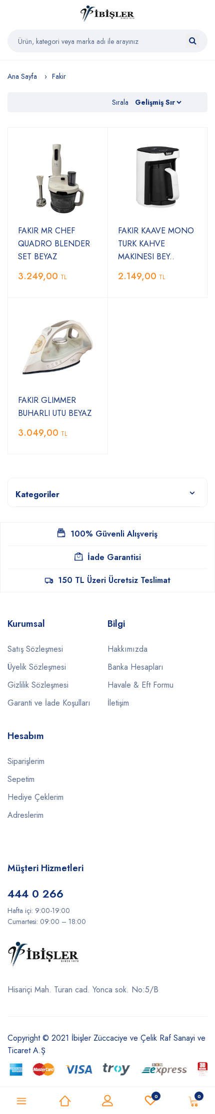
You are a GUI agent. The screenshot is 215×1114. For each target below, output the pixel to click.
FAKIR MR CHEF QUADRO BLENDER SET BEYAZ (54, 243)
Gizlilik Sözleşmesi (38, 685)
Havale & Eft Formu (141, 685)
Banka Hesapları (136, 667)
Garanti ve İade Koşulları (49, 703)
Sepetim (21, 779)
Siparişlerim (26, 761)
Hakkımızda (128, 649)
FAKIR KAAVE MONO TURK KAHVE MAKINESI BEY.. (156, 243)
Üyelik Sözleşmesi (37, 667)
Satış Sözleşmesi (35, 649)
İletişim (118, 703)
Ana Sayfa (22, 76)
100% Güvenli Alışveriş (114, 534)
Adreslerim (26, 815)
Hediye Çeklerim (36, 797)
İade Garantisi (114, 557)
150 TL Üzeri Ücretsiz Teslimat (114, 580)
